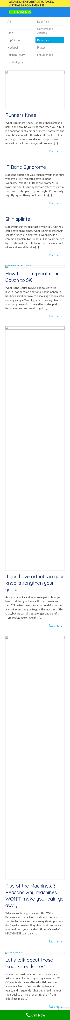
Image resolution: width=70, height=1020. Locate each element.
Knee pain (43, 40)
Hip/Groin (13, 40)
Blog (10, 33)
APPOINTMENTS (20, 12)
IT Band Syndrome (25, 167)
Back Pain (43, 21)
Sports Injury (15, 62)
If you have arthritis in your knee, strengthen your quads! (34, 583)
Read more (55, 151)
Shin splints (17, 219)
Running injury (16, 54)
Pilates (41, 47)
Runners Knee (20, 115)
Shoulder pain (45, 54)
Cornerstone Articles (45, 31)
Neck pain (13, 47)
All (9, 21)
